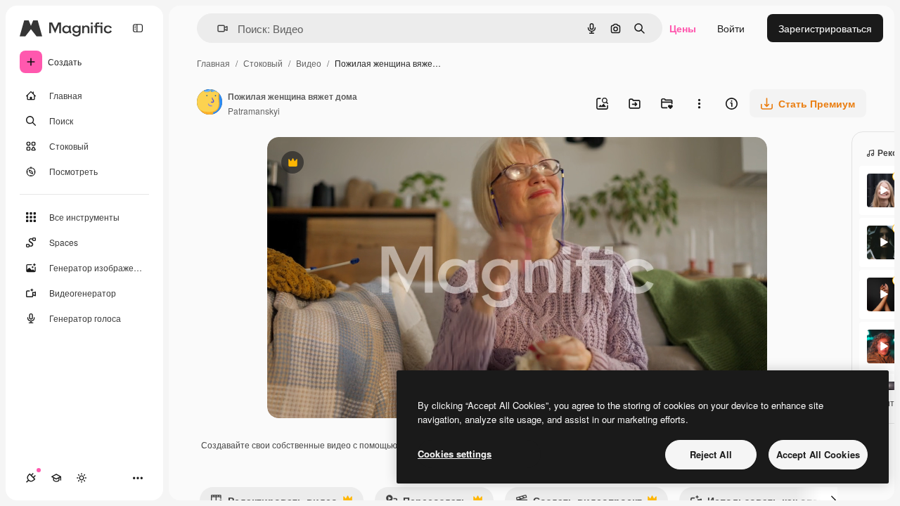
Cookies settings (454, 453)
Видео (308, 63)
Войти (731, 28)
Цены (682, 28)
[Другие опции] (699, 103)
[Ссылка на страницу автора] (209, 103)
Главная (213, 63)
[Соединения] (31, 478)
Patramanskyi (254, 111)
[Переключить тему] (81, 478)
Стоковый (263, 63)
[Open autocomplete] (217, 28)
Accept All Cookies (818, 454)
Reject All (711, 454)
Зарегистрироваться (825, 28)
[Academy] (56, 478)
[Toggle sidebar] (138, 28)
